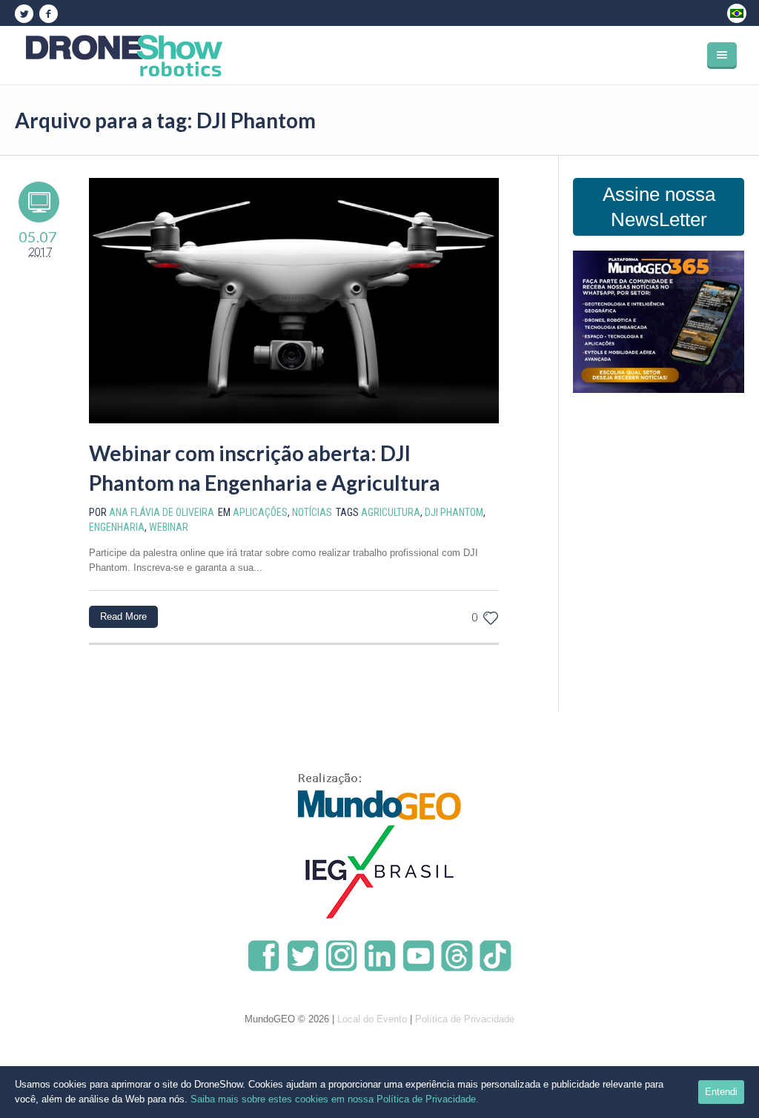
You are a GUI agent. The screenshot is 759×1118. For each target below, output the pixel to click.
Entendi (721, 1091)
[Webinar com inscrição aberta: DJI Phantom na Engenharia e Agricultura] (294, 300)
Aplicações (260, 512)
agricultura (390, 512)
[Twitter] (23, 14)
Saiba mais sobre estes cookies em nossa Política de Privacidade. (334, 1099)
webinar (168, 527)
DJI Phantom (454, 512)
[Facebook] (48, 14)
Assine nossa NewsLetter (659, 207)
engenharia (117, 527)
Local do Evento (372, 1019)
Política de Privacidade (464, 1019)
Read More (123, 616)
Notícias (312, 512)
